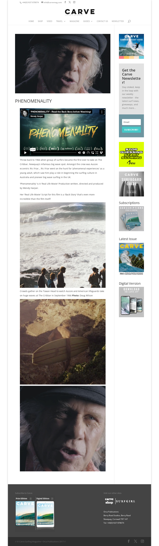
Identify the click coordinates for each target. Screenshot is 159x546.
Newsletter (118, 21)
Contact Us (102, 21)
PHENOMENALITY (33, 101)
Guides (86, 21)
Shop (40, 21)
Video (49, 21)
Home (31, 21)
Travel (59, 21)
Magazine (74, 21)
